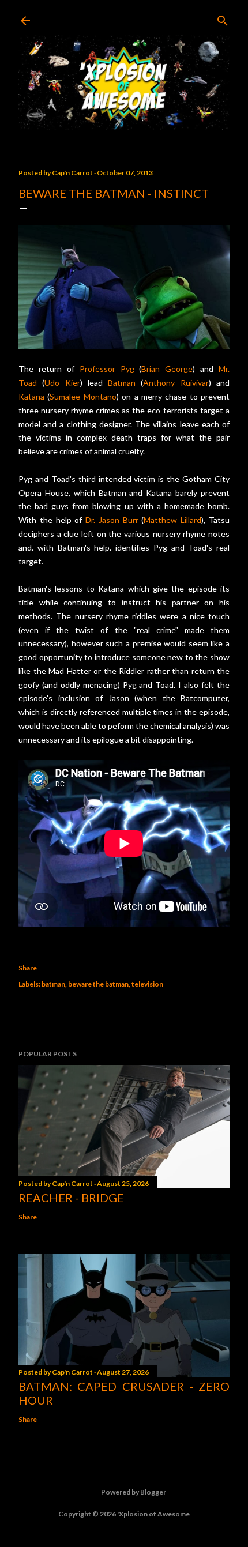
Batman (122, 382)
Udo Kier (62, 382)
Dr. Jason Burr (111, 520)
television (147, 984)
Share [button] (27, 967)
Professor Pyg (107, 369)
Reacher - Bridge (71, 1198)
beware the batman (98, 984)
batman (53, 984)
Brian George (167, 369)
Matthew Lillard (172, 520)
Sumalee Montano (83, 396)
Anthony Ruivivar (175, 382)
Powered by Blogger (133, 1492)
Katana (31, 396)
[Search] (223, 18)
